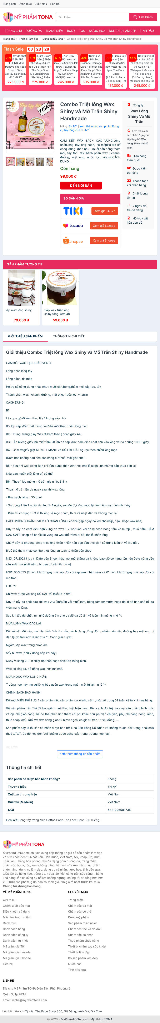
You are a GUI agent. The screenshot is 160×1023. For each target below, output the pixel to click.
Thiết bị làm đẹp (29, 38)
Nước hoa (97, 30)
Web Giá (83, 1011)
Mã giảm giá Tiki (14, 946)
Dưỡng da (34, 30)
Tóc (82, 30)
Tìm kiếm (145, 17)
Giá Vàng (70, 1011)
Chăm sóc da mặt (80, 905)
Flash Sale (14, 49)
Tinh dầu (147, 30)
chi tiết (69, 336)
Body (71, 30)
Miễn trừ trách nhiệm (17, 917)
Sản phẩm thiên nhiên (83, 923)
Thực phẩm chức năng (83, 940)
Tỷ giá (29, 1011)
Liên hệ (55, 3)
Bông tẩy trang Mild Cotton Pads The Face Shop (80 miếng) (59, 820)
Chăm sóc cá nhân (80, 934)
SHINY (73, 126)
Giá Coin (96, 1011)
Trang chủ (9, 3)
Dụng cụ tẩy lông (52, 38)
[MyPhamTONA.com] (28, 17)
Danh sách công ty (16, 934)
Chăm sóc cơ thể (79, 911)
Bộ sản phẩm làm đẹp (83, 958)
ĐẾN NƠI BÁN (81, 185)
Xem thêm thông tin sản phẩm (80, 753)
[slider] (10, 161)
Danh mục (25, 3)
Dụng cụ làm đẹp (122, 30)
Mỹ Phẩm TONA (101, 1019)
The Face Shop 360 (48, 1011)
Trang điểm (54, 30)
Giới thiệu (41, 3)
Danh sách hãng (14, 929)
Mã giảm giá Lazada (17, 952)
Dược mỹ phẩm (78, 917)
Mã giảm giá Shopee (17, 958)
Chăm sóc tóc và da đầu (84, 929)
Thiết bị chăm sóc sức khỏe (87, 946)
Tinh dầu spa (77, 969)
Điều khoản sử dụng (16, 911)
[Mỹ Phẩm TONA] (24, 844)
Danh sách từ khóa (16, 940)
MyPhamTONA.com (74, 1019)
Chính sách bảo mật (16, 905)
